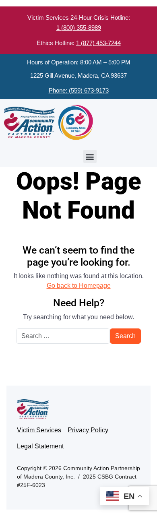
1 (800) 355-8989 (78, 27)
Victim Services (39, 430)
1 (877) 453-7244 (98, 42)
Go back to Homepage (79, 285)
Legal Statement (40, 446)
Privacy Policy (88, 430)
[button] (90, 156)
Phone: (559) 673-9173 (79, 90)
